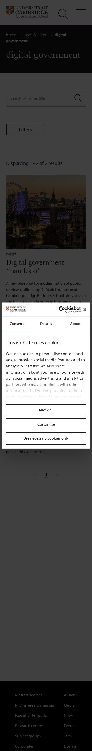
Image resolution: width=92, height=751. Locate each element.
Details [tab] (46, 323)
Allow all (46, 409)
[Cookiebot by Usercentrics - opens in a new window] (65, 309)
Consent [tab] (17, 323)
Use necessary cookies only (46, 438)
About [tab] (75, 323)
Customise (46, 424)
